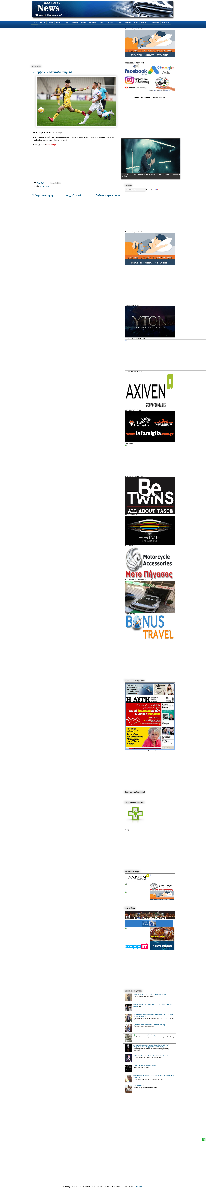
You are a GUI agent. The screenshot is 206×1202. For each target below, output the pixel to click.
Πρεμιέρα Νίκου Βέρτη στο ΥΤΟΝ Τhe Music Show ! (149, 994)
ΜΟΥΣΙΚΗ (119, 22)
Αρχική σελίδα (74, 195)
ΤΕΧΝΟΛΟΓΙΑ (92, 22)
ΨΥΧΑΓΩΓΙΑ (128, 22)
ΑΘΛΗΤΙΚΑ (59, 22)
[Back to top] (203, 1140)
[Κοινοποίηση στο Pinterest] (60, 183)
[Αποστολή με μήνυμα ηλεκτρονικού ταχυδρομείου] (52, 183)
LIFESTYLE (75, 22)
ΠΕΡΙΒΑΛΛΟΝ (144, 22)
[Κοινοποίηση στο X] (56, 183)
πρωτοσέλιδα (146, 750)
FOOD (34, 26)
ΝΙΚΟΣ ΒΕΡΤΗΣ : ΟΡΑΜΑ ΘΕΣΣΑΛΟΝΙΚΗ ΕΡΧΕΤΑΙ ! (150, 1055)
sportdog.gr (51, 144)
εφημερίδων (155, 750)
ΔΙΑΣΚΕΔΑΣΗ (109, 22)
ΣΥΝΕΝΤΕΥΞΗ (165, 22)
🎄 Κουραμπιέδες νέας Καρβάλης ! (144, 1035)
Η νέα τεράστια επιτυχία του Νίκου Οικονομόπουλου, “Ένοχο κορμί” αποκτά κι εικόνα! (151, 175)
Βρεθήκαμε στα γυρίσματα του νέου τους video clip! (149, 1025)
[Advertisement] (76, 49)
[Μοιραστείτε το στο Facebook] (58, 183)
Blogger (139, 1186)
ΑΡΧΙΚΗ (35, 22)
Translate (161, 190)
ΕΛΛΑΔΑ (42, 22)
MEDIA (66, 22)
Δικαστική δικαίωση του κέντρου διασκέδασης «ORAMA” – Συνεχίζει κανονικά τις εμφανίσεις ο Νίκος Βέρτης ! (151, 1046)
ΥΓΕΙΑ (101, 22)
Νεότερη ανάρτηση (42, 195)
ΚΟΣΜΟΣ (50, 22)
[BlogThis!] (54, 183)
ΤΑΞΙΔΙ (136, 22)
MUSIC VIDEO (155, 22)
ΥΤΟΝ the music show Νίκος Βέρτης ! (145, 1065)
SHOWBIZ (83, 22)
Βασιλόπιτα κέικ (138, 1086)
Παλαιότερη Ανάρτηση (108, 195)
